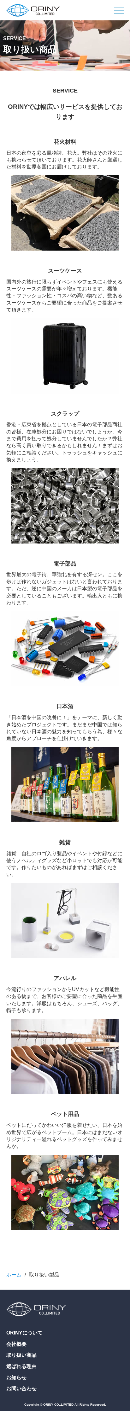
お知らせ (16, 1377)
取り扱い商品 (21, 1355)
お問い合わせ (21, 1388)
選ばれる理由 (21, 1366)
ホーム (13, 1274)
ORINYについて (24, 1332)
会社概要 (16, 1344)
